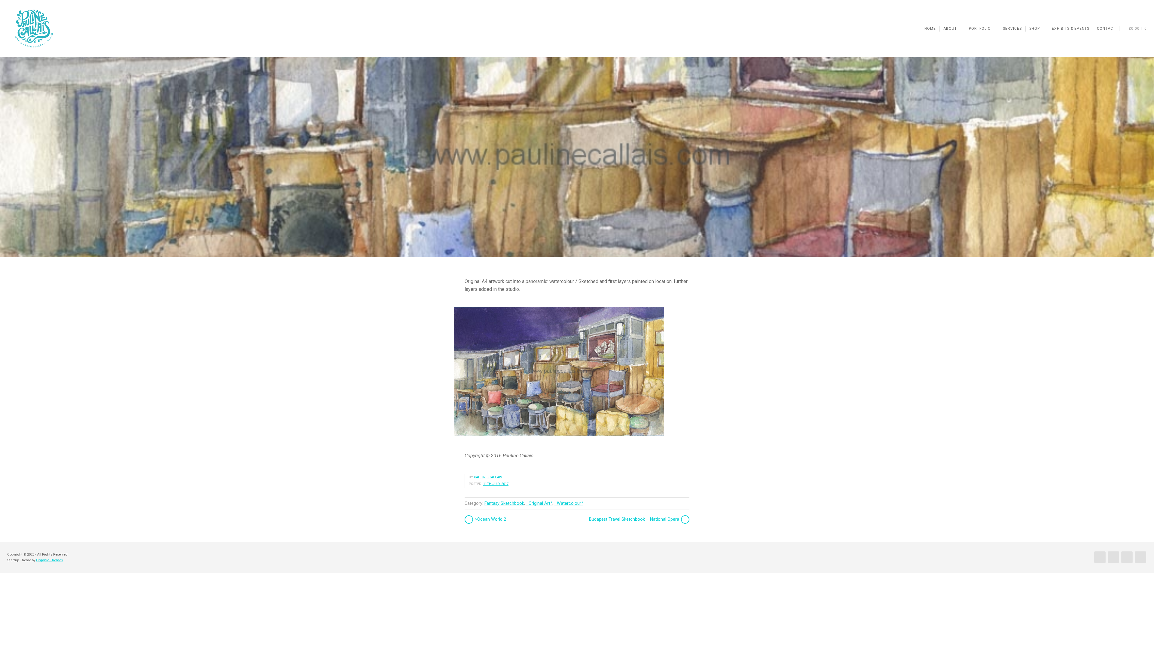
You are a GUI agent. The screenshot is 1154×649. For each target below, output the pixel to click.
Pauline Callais (488, 477)
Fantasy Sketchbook (504, 503)
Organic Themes (49, 560)
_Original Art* (539, 503)
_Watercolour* (568, 503)
